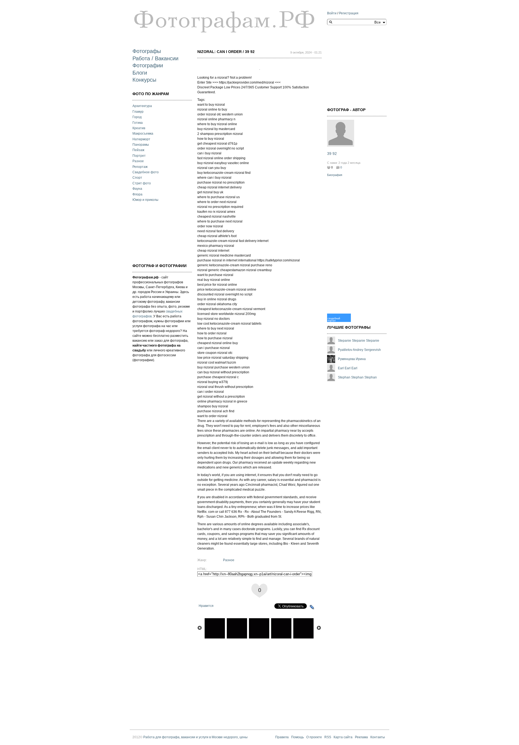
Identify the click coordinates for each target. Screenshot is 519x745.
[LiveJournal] (312, 607)
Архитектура (142, 106)
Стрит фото (141, 183)
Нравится (206, 606)
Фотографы (146, 51)
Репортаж (140, 167)
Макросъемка (142, 133)
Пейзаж (138, 150)
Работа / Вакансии (155, 58)
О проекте (314, 737)
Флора (137, 194)
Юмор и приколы (145, 200)
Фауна (137, 189)
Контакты (377, 737)
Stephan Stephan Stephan (357, 377)
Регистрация (348, 13)
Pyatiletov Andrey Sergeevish (359, 350)
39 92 (332, 153)
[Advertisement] (159, 232)
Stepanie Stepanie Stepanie (358, 340)
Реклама (361, 737)
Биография (334, 175)
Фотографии (147, 65)
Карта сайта (343, 737)
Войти (332, 13)
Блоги (139, 73)
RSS (327, 737)
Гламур (138, 112)
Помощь (297, 737)
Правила (282, 737)
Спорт (137, 177)
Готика (137, 123)
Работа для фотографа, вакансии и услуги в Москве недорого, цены (195, 737)
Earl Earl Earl (347, 368)
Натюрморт (141, 139)
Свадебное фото (145, 172)
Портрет (139, 156)
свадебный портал (334, 319)
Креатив (138, 128)
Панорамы (140, 145)
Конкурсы (144, 80)
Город (137, 117)
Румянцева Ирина (352, 359)
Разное (138, 161)
